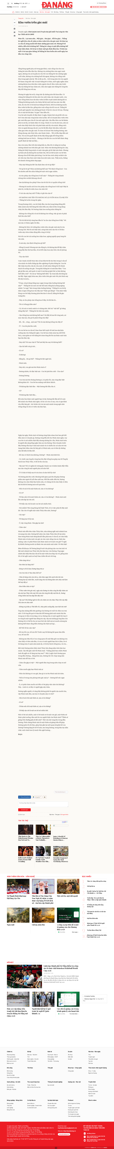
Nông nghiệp (10, 1103)
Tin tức (70, 1105)
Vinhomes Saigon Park (89, 999)
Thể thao (61, 12)
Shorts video (92, 1100)
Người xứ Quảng (92, 1073)
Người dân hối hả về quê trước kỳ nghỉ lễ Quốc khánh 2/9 (41, 1011)
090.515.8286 (103, 7)
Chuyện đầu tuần (52, 1103)
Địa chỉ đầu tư (30, 1103)
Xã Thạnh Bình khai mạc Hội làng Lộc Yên (16, 897)
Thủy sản (9, 1105)
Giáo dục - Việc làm (32, 1054)
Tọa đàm (90, 1095)
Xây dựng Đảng (11, 1054)
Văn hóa (90, 1063)
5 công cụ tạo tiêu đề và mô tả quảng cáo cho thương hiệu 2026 (67, 927)
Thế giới (67, 12)
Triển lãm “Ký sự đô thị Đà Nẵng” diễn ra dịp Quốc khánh (96, 899)
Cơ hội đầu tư (31, 1100)
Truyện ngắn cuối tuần (74, 1107)
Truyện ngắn (91, 1057)
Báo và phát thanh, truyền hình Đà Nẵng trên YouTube (96, 1140)
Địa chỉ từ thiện (11, 1075)
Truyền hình (92, 1082)
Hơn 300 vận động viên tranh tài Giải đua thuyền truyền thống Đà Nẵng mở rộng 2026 (17, 1012)
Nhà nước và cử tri (11, 1061)
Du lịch (31, 12)
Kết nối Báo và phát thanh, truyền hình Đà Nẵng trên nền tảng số (94, 1128)
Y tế (52, 12)
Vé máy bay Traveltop (89, 996)
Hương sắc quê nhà (73, 1109)
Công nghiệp (51, 1059)
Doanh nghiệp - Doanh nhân (34, 1105)
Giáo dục (36, 12)
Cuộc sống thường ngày (13, 1077)
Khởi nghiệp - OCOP (53, 1057)
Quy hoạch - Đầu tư (53, 1054)
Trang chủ (20, 18)
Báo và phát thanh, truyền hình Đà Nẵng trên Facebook (96, 1136)
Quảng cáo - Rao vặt (74, 1082)
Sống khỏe (10, 1073)
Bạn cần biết (51, 1085)
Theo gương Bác (11, 1057)
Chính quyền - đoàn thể (13, 1059)
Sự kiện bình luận (53, 1100)
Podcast (70, 1100)
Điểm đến (70, 1057)
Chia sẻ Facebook (25, 797)
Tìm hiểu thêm (73, 1013)
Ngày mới (10, 925)
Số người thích (64, 814)
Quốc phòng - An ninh (13, 1082)
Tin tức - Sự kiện (92, 1085)
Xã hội (22, 12)
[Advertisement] (43, 421)
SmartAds (62, 932)
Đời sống (56, 12)
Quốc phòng (10, 1087)
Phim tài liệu (91, 1089)
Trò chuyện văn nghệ (73, 1114)
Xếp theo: (51, 814)
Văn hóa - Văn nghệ (45, 12)
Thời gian (57, 814)
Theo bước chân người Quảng (90, 12)
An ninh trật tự (11, 1085)
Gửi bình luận (24, 809)
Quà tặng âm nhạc (73, 1112)
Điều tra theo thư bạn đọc (33, 1087)
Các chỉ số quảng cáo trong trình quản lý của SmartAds (68, 1010)
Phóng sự (90, 1087)
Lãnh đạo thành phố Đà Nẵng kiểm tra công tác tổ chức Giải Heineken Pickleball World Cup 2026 (61, 968)
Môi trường (10, 1071)
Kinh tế (26, 12)
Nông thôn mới (11, 1109)
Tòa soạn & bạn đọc (33, 1082)
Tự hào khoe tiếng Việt (94, 930)
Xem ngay (74, 932)
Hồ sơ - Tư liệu (92, 1071)
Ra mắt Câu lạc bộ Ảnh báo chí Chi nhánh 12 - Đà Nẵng (96, 892)
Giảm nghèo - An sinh (32, 1059)
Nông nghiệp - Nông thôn (14, 1100)
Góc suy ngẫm (51, 1105)
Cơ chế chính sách (32, 1107)
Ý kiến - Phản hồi (31, 1085)
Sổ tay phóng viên (52, 1107)
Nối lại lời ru (91, 886)
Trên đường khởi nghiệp (74, 1116)
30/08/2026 (13, 7)
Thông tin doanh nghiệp (55, 1082)
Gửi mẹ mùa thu (38, 925)
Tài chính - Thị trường (53, 1061)
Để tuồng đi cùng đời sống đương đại (95, 905)
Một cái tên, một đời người (67, 896)
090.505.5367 (95, 7)
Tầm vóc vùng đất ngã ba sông (96, 881)
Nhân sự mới (10, 1063)
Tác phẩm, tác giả (93, 1059)
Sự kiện (70, 1059)
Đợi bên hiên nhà (92, 918)
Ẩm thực (70, 1054)
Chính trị (17, 12)
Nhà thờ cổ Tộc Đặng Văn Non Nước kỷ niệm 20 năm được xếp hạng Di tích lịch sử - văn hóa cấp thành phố (42, 899)
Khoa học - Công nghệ (76, 12)
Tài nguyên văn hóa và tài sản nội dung (96, 912)
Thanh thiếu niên (31, 1061)
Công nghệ (71, 1071)
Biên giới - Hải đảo (11, 1089)
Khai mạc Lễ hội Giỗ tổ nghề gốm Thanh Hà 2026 (96, 924)
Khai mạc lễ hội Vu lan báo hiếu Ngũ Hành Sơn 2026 (97, 936)
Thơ (89, 1054)
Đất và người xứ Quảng (74, 1103)
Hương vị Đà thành (93, 1091)
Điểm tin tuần (91, 1093)
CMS (93, 1147)
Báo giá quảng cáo (64, 1134)
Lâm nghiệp (10, 1107)
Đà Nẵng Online (91, 1133)
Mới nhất (24, 7)
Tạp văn (90, 1061)
